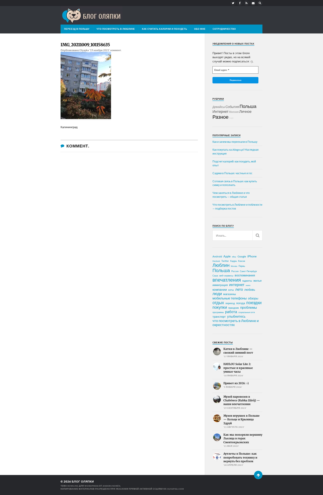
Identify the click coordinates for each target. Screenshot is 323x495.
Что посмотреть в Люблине (116, 29)
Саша (215, 275)
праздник (233, 307)
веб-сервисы (226, 275)
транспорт (219, 316)
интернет (236, 285)
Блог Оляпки (83, 481)
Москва (234, 266)
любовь (249, 289)
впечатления (226, 280)
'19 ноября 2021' (99, 50)
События (232, 107)
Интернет (220, 111)
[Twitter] (233, 3)
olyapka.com (175, 489)
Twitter (225, 260)
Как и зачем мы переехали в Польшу (234, 141)
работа (231, 312)
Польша (248, 106)
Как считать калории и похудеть (164, 29)
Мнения (234, 111)
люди (217, 294)
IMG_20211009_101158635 (85, 44)
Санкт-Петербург (248, 271)
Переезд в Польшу (76, 29)
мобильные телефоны (229, 298)
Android (217, 256)
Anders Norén (111, 486)
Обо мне (200, 29)
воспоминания (245, 275)
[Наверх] (258, 475)
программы (218, 312)
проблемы (248, 307)
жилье (257, 280)
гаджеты (247, 280)
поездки (254, 302)
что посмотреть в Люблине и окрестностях (235, 323)
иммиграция (220, 285)
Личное (245, 111)
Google (242, 256)
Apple (227, 256)
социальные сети (246, 312)
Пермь (242, 266)
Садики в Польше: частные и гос (232, 173)
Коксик (241, 261)
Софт (231, 118)
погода (240, 303)
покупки (219, 307)
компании (219, 289)
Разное (220, 117)
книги (248, 285)
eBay (234, 257)
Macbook (216, 261)
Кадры (233, 261)
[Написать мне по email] (253, 3)
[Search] (259, 3)
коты (231, 289)
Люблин (220, 265)
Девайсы (218, 107)
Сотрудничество (224, 29)
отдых (218, 302)
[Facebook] (239, 3)
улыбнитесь (236, 316)
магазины (229, 294)
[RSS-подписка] (246, 3)
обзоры (253, 298)
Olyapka (84, 50)
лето (239, 289)
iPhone (252, 256)
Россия (235, 271)
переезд (230, 303)
